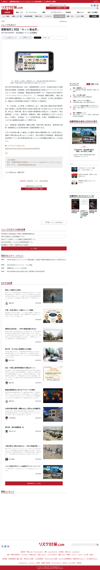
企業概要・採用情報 (45, 562)
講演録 (68, 554)
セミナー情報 (80, 16)
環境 (43, 12)
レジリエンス (75, 551)
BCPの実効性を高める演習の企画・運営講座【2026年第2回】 (26, 271)
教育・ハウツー (42, 554)
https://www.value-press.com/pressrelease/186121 (22, 148)
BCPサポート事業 (28, 558)
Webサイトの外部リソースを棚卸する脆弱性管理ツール (18, 239)
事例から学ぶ (38, 16)
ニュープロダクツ (59, 16)
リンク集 (86, 554)
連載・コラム (70, 16)
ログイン (96, 1)
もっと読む (33, 248)
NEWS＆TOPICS (15, 554)
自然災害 (7, 12)
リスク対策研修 (39, 558)
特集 (8, 554)
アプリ (36, 181)
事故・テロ (19, 12)
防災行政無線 (44, 181)
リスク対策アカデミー (92, 558)
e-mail (44, 37)
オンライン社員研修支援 (65, 558)
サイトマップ (32, 562)
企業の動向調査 (28, 16)
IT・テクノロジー (31, 12)
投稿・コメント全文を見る (54, 222)
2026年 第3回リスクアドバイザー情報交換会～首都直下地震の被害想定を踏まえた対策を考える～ (36, 260)
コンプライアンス (56, 12)
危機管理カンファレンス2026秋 (17, 268)
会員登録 (4, 558)
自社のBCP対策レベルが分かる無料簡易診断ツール (17, 242)
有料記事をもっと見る (34, 483)
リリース (80, 554)
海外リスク (80, 12)
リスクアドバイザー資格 (50, 558)
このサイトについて (23, 562)
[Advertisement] (34, 514)
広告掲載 (94, 16)
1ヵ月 (96, 84)
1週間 (92, 84)
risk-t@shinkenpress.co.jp (27, 165)
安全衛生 (68, 12)
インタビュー (48, 16)
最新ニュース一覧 (16, 16)
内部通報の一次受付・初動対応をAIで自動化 (14, 245)
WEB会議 (30, 181)
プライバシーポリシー (56, 562)
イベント (73, 554)
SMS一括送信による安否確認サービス (13, 236)
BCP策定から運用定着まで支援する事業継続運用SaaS (18, 234)
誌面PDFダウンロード (79, 558)
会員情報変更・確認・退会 (15, 558)
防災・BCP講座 (92, 12)
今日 (88, 84)
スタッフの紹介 (71, 562)
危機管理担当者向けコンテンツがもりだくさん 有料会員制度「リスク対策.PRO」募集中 (33, 1)
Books (91, 554)
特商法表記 (79, 562)
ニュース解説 (5, 16)
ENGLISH (65, 562)
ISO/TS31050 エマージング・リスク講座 (19, 265)
